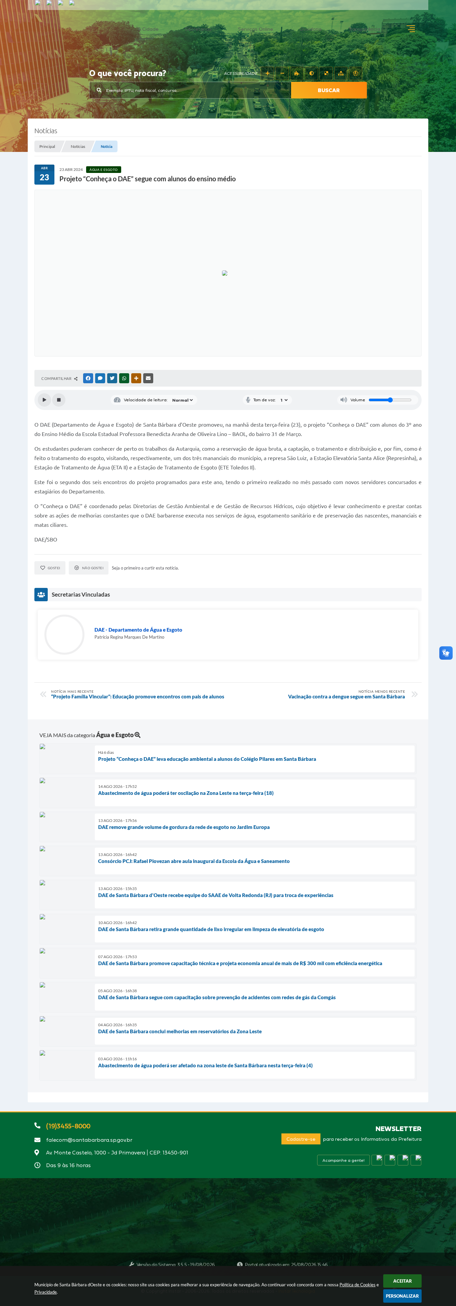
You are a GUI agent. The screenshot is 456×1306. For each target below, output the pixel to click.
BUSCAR (329, 90)
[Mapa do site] (341, 73)
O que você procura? (127, 74)
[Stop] (58, 400)
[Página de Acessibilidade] (355, 73)
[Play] (44, 400)
